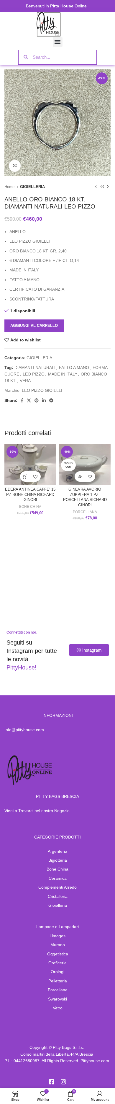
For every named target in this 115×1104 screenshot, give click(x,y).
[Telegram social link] (51, 400)
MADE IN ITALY (62, 374)
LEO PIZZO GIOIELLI (42, 390)
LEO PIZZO (34, 374)
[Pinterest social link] (36, 400)
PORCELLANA (85, 512)
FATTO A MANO (74, 367)
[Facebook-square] (52, 1082)
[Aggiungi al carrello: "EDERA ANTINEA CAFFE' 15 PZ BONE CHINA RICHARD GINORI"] (25, 476)
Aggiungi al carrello (34, 325)
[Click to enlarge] (15, 166)
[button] (58, 42)
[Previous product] (96, 187)
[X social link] (29, 400)
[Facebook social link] (22, 400)
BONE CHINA (30, 507)
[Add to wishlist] (35, 476)
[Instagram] (63, 1082)
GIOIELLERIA (32, 186)
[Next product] (108, 187)
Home (10, 186)
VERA (25, 380)
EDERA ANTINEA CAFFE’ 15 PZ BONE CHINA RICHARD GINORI (30, 494)
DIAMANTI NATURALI (34, 367)
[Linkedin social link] (43, 400)
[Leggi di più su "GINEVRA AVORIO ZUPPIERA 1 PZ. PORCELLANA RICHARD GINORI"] (80, 476)
